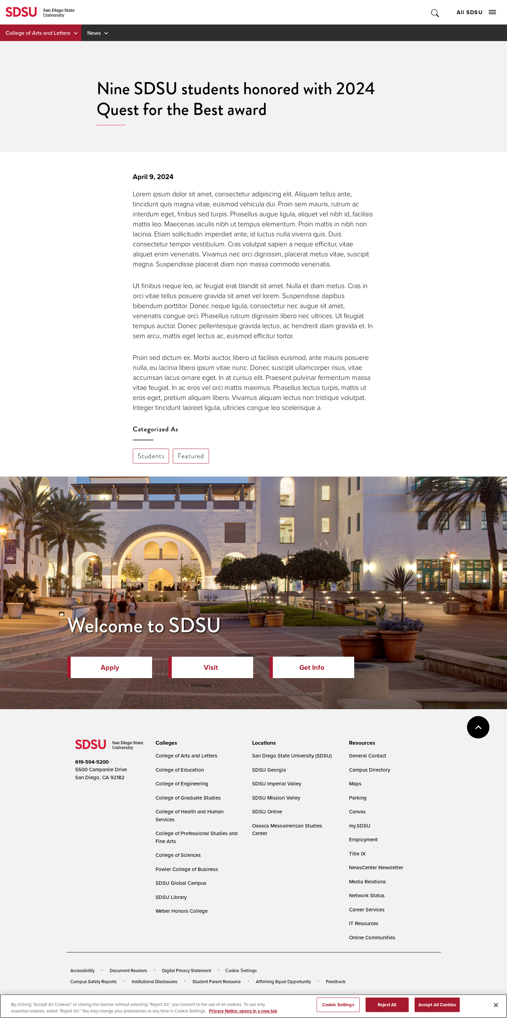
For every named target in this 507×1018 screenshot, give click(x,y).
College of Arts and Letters (38, 33)
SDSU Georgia (269, 769)
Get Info (311, 667)
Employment (363, 839)
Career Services (367, 909)
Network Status (367, 895)
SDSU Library (171, 897)
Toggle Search (435, 12)
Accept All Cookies (437, 1004)
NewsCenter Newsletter (376, 867)
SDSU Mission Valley (276, 797)
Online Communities (372, 937)
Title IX (357, 853)
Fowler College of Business (187, 869)
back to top (478, 727)
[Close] (496, 1005)
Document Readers (128, 970)
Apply (110, 667)
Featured (191, 456)
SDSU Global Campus (181, 883)
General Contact (367, 755)
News (94, 33)
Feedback (336, 981)
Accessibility (82, 970)
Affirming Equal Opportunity (283, 981)
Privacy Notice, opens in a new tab (243, 1011)
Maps (355, 783)
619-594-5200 (92, 762)
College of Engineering (182, 783)
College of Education (180, 769)
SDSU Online (267, 811)
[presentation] (165, 743)
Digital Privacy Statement (186, 970)
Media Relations (367, 881)
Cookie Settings (241, 970)
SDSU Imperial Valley (276, 783)
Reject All (387, 1004)
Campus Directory (369, 769)
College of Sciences (178, 855)
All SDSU (470, 12)
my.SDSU (359, 825)
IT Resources (363, 923)
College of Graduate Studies (188, 797)
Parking (358, 797)
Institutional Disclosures (154, 981)
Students (151, 456)
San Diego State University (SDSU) (292, 755)
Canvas (357, 811)
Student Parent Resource (216, 981)
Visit (211, 667)
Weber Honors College (182, 910)
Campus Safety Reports (93, 981)
